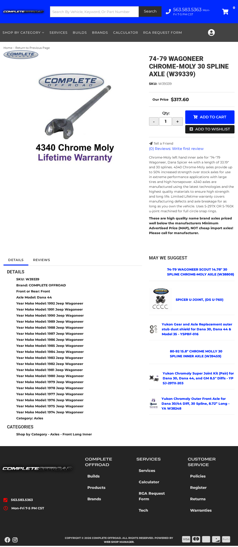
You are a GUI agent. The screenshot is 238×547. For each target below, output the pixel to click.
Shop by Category (31, 434)
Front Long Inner (77, 434)
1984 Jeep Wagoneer (65, 352)
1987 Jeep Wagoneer (65, 334)
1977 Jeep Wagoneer (65, 394)
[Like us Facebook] (7, 540)
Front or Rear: (28, 291)
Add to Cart (213, 117)
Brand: (22, 285)
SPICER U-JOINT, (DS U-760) (199, 300)
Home (7, 48)
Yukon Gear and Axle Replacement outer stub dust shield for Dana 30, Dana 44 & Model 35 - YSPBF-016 (197, 329)
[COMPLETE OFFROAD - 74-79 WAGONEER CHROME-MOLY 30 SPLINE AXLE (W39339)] (20, 54)
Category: (24, 418)
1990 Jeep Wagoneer (65, 315)
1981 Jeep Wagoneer (65, 370)
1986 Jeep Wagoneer (65, 340)
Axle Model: (26, 297)
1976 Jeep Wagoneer (65, 400)
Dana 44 (44, 297)
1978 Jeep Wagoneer (65, 388)
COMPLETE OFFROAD (47, 285)
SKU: (153, 84)
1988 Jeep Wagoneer (65, 327)
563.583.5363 (22, 500)
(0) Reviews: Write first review (176, 148)
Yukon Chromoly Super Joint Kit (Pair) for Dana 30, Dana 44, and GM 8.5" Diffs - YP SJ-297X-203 (198, 378)
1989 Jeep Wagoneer (65, 321)
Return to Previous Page (32, 48)
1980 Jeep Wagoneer (65, 376)
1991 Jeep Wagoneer (65, 309)
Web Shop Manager (119, 542)
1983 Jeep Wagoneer (65, 358)
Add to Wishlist (212, 129)
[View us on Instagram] (15, 540)
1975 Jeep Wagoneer (65, 406)
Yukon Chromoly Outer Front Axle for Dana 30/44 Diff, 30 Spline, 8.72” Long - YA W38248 (195, 404)
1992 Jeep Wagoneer (65, 303)
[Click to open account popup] (211, 32)
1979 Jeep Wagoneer (65, 382)
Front (45, 291)
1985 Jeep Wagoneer (65, 346)
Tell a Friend (163, 143)
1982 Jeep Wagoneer (65, 364)
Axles (38, 418)
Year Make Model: (31, 303)
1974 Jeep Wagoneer (65, 412)
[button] (106, 11)
